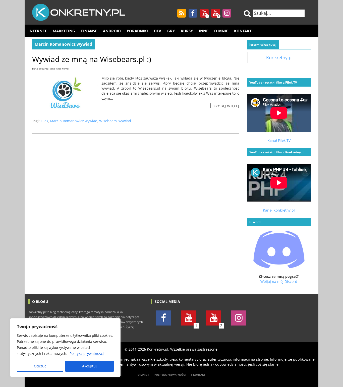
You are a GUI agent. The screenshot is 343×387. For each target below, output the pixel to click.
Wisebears (108, 120)
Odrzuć (40, 366)
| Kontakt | (199, 374)
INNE (203, 30)
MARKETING (64, 30)
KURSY (187, 30)
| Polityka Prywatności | (170, 374)
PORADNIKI (137, 30)
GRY (171, 30)
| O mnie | (142, 374)
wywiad (125, 120)
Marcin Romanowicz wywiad (73, 120)
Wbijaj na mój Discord (278, 281)
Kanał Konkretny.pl (279, 210)
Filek (44, 120)
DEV (157, 30)
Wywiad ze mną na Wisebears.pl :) (91, 59)
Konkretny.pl (279, 57)
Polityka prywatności (87, 353)
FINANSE (89, 30)
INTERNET (37, 30)
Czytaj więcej (226, 105)
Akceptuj (89, 366)
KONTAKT (243, 30)
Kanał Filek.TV (279, 140)
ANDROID (112, 30)
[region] (65, 347)
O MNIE (221, 30)
